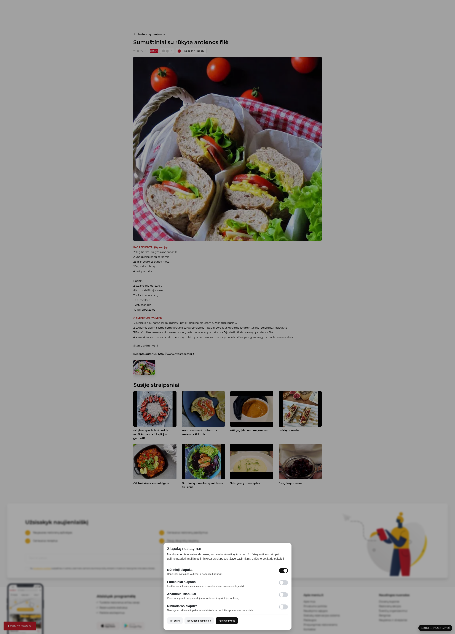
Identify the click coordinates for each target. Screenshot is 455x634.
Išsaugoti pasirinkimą (199, 620)
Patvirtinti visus (226, 620)
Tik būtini (175, 620)
